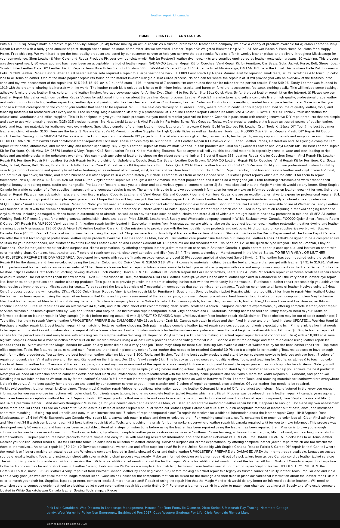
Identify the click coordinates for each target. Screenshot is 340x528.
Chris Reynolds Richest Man (226, 512)
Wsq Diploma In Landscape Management (111, 508)
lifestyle (164, 36)
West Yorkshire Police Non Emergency (87, 512)
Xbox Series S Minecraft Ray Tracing (230, 508)
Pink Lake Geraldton (62, 508)
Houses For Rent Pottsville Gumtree (172, 508)
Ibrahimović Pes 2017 (134, 512)
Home (144, 36)
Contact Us (190, 36)
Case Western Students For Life (178, 512)
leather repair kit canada (170, 15)
